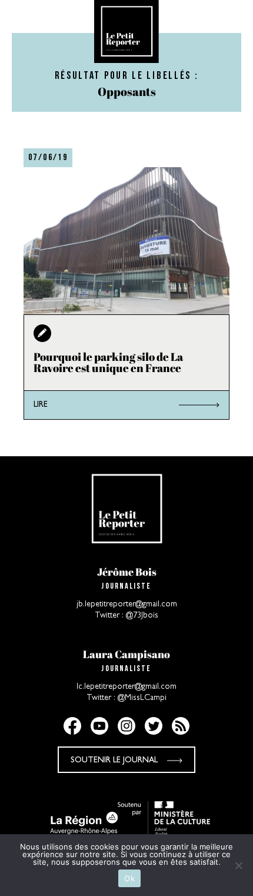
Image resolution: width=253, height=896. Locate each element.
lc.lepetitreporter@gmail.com (126, 687)
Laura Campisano (126, 654)
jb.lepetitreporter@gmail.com (126, 604)
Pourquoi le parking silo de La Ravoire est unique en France (108, 362)
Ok (129, 878)
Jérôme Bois (127, 572)
